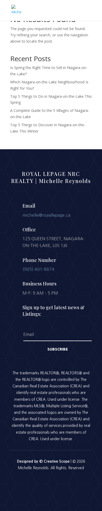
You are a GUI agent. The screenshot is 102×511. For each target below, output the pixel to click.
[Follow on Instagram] (51, 482)
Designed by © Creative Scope (44, 461)
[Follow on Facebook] (37, 482)
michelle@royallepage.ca (46, 215)
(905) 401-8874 (38, 269)
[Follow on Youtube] (64, 482)
